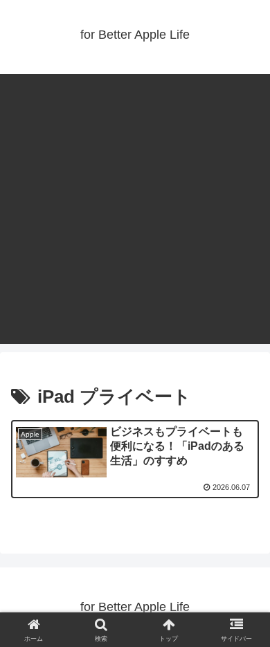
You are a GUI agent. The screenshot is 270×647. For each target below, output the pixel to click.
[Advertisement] (135, 209)
